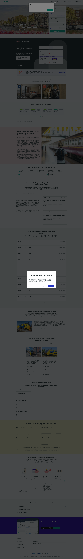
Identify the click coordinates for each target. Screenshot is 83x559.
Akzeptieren (51, 286)
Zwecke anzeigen (44, 286)
